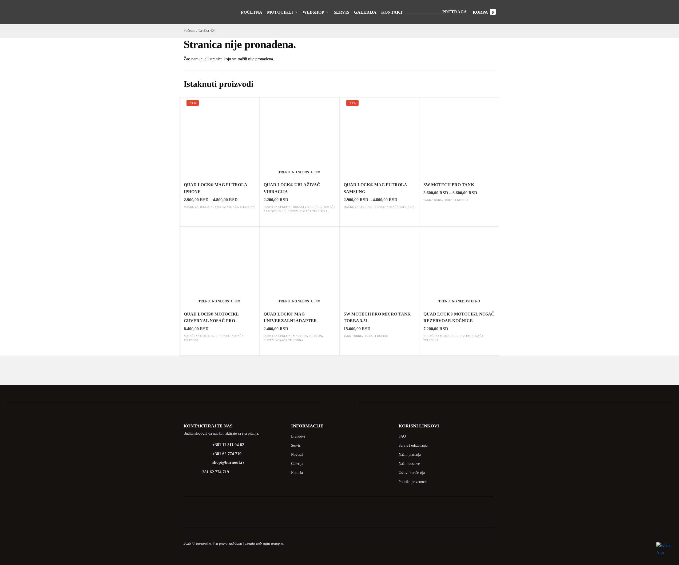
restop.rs (277, 543)
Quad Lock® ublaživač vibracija (292, 188)
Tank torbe (432, 199)
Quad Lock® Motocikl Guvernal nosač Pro (211, 317)
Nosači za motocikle (200, 335)
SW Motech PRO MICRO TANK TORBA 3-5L (377, 317)
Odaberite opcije (219, 218)
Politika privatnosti (413, 482)
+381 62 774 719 (226, 453)
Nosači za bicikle (307, 206)
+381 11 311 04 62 (228, 444)
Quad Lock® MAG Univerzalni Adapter (291, 317)
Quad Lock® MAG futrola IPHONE (215, 188)
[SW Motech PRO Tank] (459, 138)
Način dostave (409, 464)
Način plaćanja (410, 455)
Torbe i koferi (456, 199)
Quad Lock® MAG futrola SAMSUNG (375, 188)
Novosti (297, 455)
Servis (295, 445)
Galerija (297, 464)
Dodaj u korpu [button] (379, 347)
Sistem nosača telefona (235, 206)
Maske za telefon (198, 206)
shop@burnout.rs (228, 462)
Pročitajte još (299, 222)
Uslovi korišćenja (412, 473)
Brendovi (298, 436)
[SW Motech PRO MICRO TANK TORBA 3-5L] (379, 267)
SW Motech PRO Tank (448, 184)
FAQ (402, 436)
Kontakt (297, 473)
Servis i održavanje (413, 445)
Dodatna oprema (277, 206)
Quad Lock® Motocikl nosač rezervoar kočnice (458, 317)
